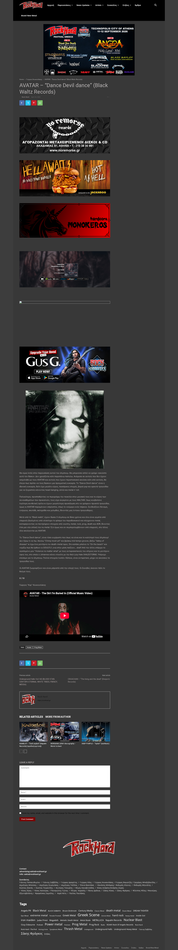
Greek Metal (69, 915)
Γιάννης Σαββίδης (145, 929)
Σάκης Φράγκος (31, 933)
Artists (98, 5)
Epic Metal (25, 916)
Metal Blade (85, 920)
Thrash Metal (73, 928)
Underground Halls (103, 929)
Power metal (53, 924)
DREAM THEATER (140, 911)
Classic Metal (99, 911)
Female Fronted (55, 916)
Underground (88, 929)
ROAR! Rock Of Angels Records (120, 924)
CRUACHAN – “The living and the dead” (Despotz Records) (89, 680)
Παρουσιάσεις (64, 5)
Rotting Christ (43, 929)
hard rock (118, 915)
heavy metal (129, 916)
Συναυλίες (112, 5)
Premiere (67, 925)
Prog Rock (94, 924)
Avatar (29, 647)
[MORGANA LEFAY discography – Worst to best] (65, 731)
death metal (113, 910)
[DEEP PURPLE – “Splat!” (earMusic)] (96, 731)
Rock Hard (25, 97)
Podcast (40, 925)
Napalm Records (114, 920)
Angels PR (26, 910)
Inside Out (140, 915)
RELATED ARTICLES (31, 716)
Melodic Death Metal (69, 920)
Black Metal (39, 910)
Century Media (85, 910)
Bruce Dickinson (70, 911)
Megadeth (53, 920)
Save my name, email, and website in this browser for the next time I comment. (55, 813)
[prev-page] (21, 751)
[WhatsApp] (40, 102)
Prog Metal (38, 647)
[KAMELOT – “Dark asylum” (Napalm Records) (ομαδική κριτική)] (33, 731)
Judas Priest (42, 920)
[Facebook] (22, 102)
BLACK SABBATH (54, 911)
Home (21, 79)
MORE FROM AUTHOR (58, 716)
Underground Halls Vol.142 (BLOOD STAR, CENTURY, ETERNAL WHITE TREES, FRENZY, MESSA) (38, 682)
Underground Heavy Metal (125, 929)
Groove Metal (106, 916)
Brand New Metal (29, 15)
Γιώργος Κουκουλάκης (34, 79)
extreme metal (39, 915)
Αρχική (50, 5)
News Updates (83, 5)
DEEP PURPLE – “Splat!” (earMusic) (95, 744)
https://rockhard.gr (44, 700)
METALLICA (98, 920)
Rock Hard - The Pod (29, 929)
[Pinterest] (34, 102)
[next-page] (25, 751)
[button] (155, 5)
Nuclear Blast (133, 919)
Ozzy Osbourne (28, 924)
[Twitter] (28, 102)
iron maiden (28, 920)
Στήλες (126, 5)
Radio (103, 925)
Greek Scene (89, 915)
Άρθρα (138, 5)
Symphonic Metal (56, 929)
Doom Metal (126, 911)
